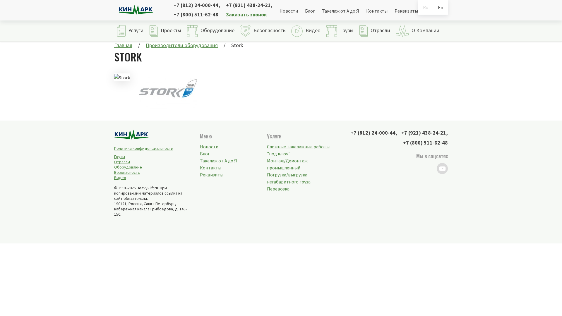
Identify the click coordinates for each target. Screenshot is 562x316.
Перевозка (278, 189)
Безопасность (127, 172)
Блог (310, 11)
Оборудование (128, 167)
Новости (289, 11)
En (440, 7)
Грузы (119, 156)
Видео (120, 177)
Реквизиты (406, 11)
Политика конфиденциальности (143, 148)
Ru (425, 7)
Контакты (377, 11)
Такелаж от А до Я (340, 11)
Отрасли (122, 161)
